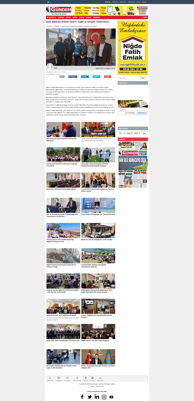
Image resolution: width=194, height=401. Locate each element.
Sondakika (59, 380)
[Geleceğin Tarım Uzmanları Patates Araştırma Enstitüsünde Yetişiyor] (98, 154)
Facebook (82, 397)
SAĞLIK (68, 17)
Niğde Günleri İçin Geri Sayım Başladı (95, 341)
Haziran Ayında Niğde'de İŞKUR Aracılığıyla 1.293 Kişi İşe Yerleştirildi (62, 291)
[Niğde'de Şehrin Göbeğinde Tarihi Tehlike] (98, 230)
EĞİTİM (75, 17)
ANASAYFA (52, 17)
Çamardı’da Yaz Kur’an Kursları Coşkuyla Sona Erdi (61, 165)
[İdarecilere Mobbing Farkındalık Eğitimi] (63, 180)
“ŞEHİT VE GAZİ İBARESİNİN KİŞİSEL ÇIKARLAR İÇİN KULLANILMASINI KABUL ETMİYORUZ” (96, 139)
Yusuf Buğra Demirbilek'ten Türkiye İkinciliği (98, 214)
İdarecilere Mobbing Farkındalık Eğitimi (61, 189)
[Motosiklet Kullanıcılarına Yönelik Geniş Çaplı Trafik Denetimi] (63, 356)
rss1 (111, 397)
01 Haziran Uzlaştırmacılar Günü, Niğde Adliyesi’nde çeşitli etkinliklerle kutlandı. (62, 319)
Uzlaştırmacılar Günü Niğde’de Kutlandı (61, 315)
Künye (138, 2)
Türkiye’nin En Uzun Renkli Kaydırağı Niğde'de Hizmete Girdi (60, 241)
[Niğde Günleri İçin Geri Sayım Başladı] (98, 331)
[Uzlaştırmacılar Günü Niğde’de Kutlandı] (63, 306)
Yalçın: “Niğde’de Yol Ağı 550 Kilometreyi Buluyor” (96, 316)
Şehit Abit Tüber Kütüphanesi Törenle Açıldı (62, 341)
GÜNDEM (61, 17)
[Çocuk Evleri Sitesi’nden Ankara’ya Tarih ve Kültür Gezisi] (98, 180)
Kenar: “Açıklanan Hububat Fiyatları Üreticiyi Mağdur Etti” (98, 367)
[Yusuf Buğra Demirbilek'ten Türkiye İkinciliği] (98, 205)
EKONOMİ (96, 17)
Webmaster (131, 2)
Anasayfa (115, 2)
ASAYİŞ (81, 17)
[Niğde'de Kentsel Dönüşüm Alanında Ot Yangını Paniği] (63, 255)
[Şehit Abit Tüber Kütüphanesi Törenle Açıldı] (63, 331)
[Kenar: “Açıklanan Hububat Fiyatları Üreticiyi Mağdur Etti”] (98, 356)
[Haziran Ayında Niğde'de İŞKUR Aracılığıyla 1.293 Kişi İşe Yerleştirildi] (63, 281)
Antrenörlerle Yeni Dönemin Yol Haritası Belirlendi (61, 140)
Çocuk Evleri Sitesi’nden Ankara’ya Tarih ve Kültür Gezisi (97, 190)
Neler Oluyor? (77, 380)
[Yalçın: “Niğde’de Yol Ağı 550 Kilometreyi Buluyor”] (98, 306)
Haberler (108, 2)
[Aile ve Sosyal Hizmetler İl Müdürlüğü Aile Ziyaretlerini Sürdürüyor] (63, 205)
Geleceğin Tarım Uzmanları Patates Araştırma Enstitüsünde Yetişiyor (94, 165)
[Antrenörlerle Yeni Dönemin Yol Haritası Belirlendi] (63, 129)
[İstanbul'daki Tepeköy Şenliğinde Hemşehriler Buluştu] (98, 255)
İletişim (144, 2)
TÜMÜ (145, 17)
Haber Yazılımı (99, 386)
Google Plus (97, 397)
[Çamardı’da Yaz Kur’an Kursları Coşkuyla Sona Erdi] (63, 154)
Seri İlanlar (67, 380)
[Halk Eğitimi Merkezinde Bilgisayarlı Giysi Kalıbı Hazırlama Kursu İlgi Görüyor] (98, 281)
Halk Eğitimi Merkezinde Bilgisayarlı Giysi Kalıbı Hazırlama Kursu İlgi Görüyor (96, 291)
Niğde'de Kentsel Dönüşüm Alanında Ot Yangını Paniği (61, 266)
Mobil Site (123, 2)
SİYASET (88, 17)
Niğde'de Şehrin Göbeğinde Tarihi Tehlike (96, 240)
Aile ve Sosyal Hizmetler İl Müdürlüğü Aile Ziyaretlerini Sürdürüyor (62, 215)
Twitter (89, 397)
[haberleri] (47, 118)
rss (104, 397)
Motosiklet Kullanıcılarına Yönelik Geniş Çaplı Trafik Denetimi (61, 367)
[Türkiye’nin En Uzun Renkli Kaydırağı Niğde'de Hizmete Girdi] (63, 230)
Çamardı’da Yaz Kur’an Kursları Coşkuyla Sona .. (64, 2)
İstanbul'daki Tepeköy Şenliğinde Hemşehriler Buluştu (93, 266)
